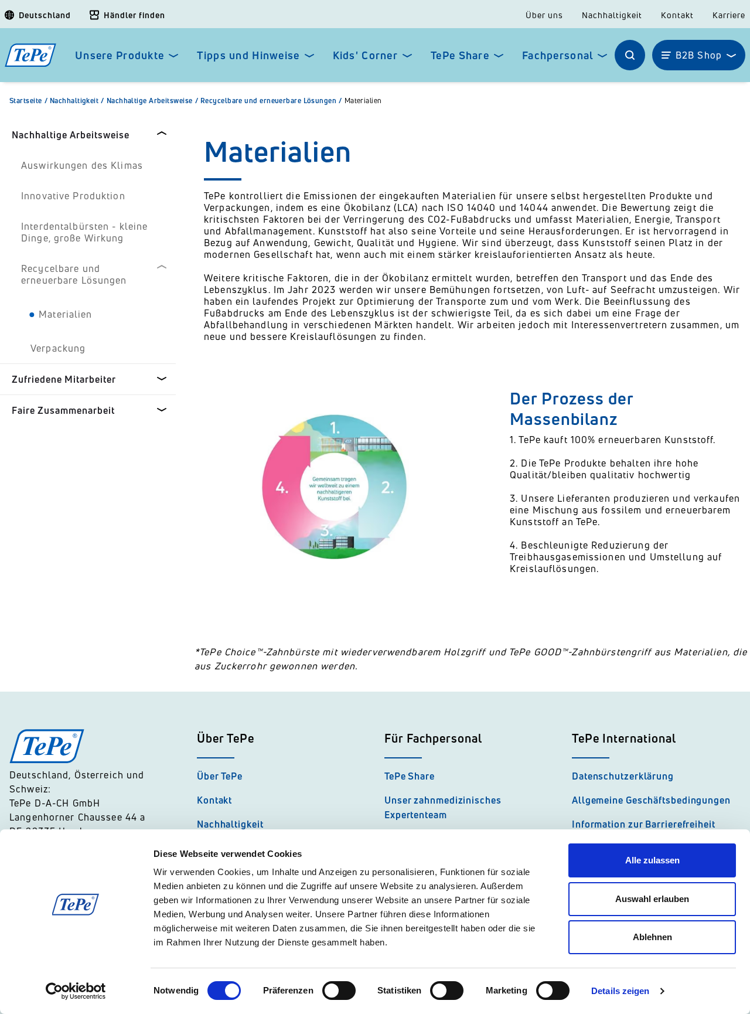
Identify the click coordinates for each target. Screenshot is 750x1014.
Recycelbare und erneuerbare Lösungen (271, 101)
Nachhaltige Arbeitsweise (152, 101)
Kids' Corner (365, 55)
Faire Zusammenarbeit (63, 410)
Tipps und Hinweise (248, 55)
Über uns (544, 15)
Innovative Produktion (73, 196)
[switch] (339, 990)
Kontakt (677, 15)
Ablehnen (652, 937)
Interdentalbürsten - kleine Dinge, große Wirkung (84, 232)
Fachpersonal (557, 55)
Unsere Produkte (119, 55)
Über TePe (220, 776)
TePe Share (460, 55)
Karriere (728, 15)
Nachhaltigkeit (612, 15)
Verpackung (58, 348)
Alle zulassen (652, 860)
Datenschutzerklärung (623, 776)
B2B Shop (699, 55)
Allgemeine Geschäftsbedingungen (651, 800)
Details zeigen (620, 991)
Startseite (28, 101)
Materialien (363, 101)
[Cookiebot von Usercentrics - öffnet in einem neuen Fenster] (76, 991)
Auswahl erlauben (652, 899)
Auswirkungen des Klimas (82, 165)
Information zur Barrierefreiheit (643, 824)
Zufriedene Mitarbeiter (64, 379)
